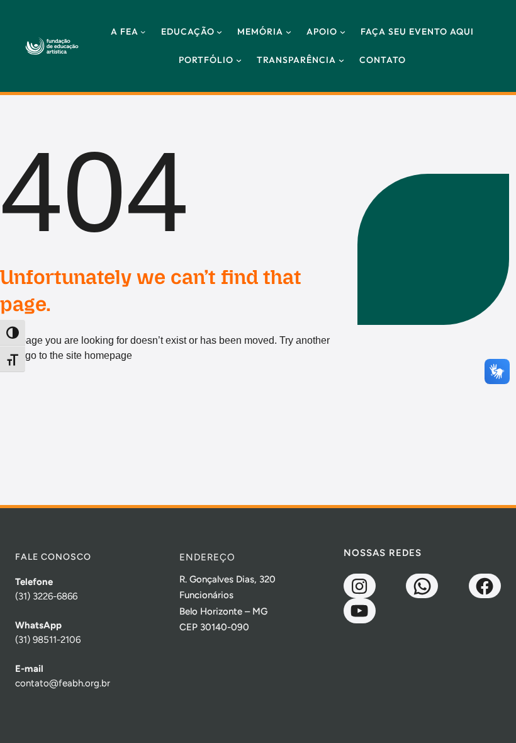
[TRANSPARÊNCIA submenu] (341, 60)
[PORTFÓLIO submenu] (239, 60)
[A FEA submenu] (142, 31)
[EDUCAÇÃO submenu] (219, 32)
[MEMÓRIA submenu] (288, 32)
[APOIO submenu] (342, 32)
